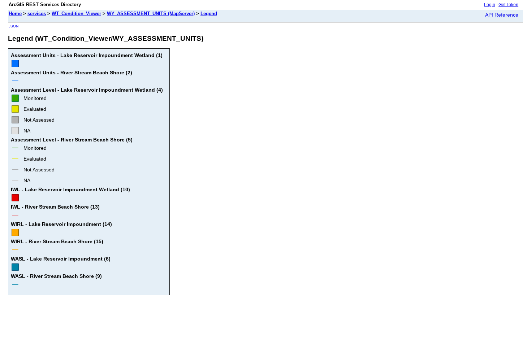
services (36, 13)
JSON (13, 26)
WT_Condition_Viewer (76, 13)
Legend (208, 13)
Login (489, 5)
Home (15, 13)
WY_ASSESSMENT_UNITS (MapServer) (151, 13)
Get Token (508, 5)
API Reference (501, 15)
